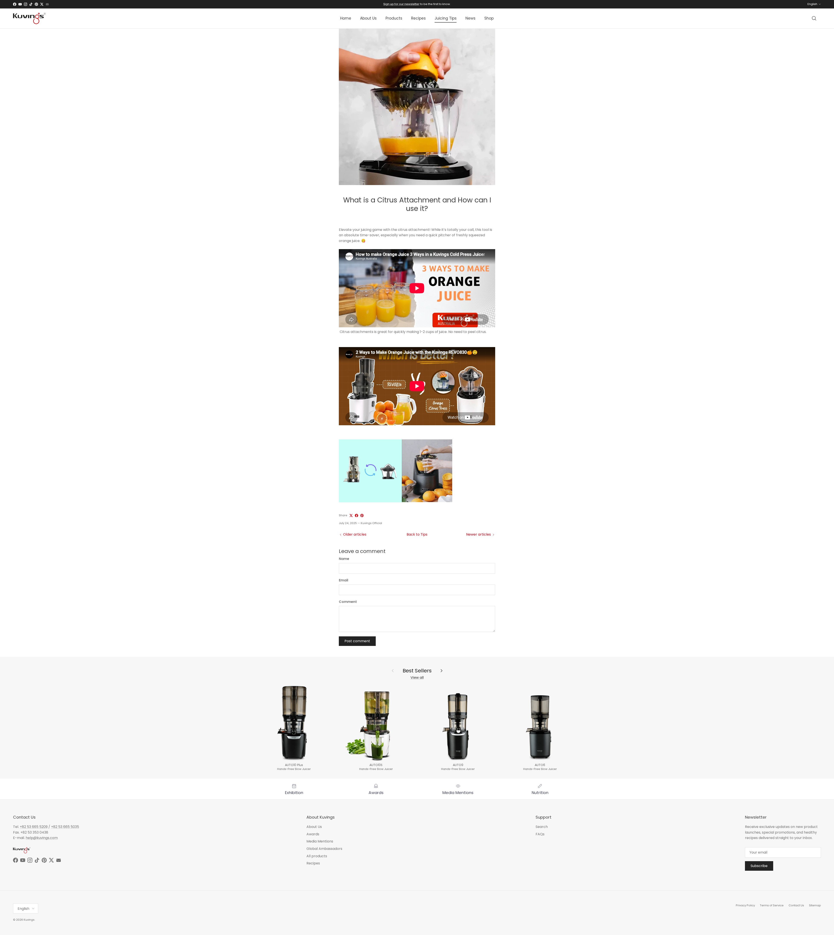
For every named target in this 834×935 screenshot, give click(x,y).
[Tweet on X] (351, 515)
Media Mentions (319, 841)
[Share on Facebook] (356, 515)
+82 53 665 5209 (34, 826)
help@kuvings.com (42, 837)
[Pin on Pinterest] (362, 515)
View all (417, 677)
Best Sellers (417, 671)
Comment (348, 601)
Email (343, 580)
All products (316, 856)
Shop (489, 18)
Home (345, 18)
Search (542, 826)
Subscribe (759, 865)
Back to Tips (417, 534)
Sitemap (815, 905)
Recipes (418, 18)
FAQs (540, 834)
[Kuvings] (29, 18)
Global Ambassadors (324, 848)
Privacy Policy (745, 905)
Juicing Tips (446, 18)
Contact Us (796, 905)
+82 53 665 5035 (65, 826)
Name (344, 558)
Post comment (357, 641)
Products (394, 18)
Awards (312, 834)
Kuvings (29, 920)
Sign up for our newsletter (401, 4)
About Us (368, 18)
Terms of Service (772, 905)
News (470, 18)
